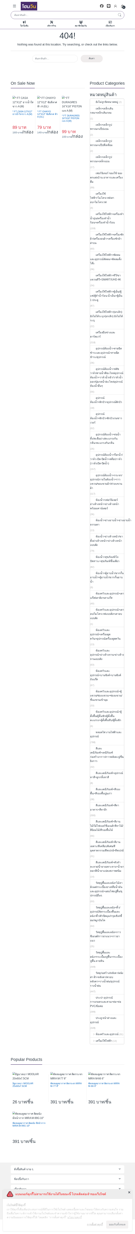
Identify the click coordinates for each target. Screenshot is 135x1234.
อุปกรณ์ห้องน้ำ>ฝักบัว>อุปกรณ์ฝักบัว (106, 400)
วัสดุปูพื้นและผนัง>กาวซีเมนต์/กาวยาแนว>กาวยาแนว (105, 936)
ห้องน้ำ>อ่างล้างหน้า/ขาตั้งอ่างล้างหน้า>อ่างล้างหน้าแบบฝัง (106, 540)
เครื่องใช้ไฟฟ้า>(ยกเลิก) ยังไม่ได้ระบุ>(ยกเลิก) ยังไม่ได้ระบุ (106, 316)
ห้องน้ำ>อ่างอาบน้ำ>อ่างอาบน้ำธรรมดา (110, 522)
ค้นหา (119, 15)
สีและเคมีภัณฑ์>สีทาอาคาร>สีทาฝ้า (104, 807)
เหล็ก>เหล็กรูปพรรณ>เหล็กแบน (101, 159)
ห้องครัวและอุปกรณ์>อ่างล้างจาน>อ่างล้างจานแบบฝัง (107, 654)
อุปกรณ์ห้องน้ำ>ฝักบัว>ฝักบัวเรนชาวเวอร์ (106, 418)
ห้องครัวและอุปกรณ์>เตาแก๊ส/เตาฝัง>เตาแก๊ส (107, 595)
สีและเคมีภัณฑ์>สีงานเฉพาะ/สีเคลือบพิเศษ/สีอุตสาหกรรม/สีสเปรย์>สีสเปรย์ (107, 846)
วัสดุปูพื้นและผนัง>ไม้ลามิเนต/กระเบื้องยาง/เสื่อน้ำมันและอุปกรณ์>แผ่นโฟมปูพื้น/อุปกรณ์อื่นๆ (106, 889)
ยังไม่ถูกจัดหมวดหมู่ (107, 102)
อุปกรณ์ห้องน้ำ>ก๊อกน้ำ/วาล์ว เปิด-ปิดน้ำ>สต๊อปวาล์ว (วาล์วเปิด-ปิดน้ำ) (106, 459)
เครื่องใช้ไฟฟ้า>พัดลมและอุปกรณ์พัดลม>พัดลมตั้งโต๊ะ (106, 259)
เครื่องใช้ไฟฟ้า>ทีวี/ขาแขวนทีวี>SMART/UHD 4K (105, 277)
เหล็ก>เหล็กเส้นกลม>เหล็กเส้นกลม (101, 110)
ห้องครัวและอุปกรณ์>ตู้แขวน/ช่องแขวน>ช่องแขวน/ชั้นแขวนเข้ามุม (106, 695)
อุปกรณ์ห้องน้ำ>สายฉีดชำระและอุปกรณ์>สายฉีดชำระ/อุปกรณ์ (106, 352)
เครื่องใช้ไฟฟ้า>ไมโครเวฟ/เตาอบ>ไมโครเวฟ (102, 198)
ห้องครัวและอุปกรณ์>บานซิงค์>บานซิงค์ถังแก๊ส (105, 675)
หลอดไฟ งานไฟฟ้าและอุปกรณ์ (106, 734)
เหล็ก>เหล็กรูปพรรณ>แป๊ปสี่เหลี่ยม (101, 143)
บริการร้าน (51, 26)
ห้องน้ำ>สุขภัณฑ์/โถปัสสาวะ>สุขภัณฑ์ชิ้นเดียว (104, 559)
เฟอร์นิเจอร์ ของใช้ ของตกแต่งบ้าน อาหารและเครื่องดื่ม (106, 177)
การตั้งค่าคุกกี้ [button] (95, 1224)
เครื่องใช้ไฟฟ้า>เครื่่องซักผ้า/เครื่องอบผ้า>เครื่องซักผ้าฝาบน (107, 238)
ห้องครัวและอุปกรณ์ (107, 1034)
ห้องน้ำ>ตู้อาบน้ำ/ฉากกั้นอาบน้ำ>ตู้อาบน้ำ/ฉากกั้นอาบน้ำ (107, 577)
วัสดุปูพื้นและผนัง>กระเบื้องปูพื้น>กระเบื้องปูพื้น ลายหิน (106, 956)
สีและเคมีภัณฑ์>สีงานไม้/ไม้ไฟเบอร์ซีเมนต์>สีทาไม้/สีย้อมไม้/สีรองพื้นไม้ (106, 825)
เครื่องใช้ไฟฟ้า (104, 1040)
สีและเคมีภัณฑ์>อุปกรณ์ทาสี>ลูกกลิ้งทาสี (106, 775)
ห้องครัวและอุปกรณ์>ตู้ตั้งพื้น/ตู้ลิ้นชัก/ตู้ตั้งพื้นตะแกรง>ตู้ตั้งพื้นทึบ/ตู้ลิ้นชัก (106, 716)
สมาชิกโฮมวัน (81, 26)
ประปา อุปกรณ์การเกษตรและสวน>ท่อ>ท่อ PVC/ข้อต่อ (105, 1001)
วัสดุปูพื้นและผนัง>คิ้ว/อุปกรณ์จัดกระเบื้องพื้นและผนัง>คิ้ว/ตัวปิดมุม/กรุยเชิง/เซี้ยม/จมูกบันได (106, 914)
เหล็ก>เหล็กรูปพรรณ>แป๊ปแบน (101, 126)
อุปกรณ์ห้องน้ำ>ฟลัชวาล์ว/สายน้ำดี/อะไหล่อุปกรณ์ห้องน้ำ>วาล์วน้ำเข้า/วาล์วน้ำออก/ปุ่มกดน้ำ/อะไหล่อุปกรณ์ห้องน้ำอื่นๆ (106, 377)
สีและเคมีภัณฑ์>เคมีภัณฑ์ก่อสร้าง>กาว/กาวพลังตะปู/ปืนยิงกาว (107, 755)
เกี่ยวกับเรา (110, 26)
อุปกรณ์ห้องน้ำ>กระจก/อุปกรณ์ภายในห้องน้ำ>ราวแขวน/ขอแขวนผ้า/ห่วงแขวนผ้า (106, 481)
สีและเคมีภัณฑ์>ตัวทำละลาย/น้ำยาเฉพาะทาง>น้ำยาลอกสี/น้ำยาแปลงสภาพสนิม (107, 866)
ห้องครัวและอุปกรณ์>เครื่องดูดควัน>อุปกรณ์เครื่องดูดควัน (105, 634)
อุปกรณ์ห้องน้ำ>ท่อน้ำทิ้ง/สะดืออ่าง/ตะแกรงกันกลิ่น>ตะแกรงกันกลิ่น (105, 438)
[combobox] (63, 15)
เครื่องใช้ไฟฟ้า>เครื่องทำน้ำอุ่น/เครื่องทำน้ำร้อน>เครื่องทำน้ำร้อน (107, 218)
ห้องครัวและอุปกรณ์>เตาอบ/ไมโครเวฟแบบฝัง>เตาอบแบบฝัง (107, 614)
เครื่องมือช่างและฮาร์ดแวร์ (102, 334)
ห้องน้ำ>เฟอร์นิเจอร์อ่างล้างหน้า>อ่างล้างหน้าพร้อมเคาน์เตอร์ (104, 504)
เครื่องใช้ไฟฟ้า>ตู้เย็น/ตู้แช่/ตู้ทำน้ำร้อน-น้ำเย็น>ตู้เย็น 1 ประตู (106, 295)
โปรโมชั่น (24, 26)
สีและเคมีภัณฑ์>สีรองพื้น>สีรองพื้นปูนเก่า (105, 791)
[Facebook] (102, 6)
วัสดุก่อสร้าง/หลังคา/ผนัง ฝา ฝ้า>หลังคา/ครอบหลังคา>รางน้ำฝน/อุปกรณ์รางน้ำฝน (106, 979)
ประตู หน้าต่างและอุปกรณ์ (103, 1020)
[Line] (108, 6)
